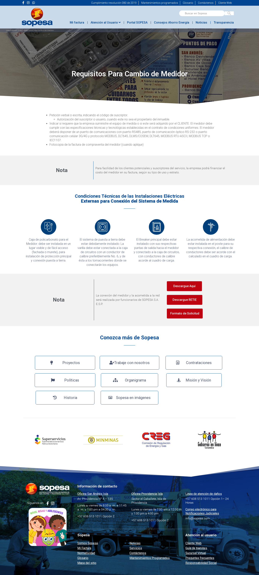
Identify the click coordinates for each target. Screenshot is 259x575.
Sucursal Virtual (195, 553)
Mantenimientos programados (159, 2)
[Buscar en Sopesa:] (202, 13)
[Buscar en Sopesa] (229, 13)
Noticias (201, 22)
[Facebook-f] (47, 503)
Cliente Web (225, 2)
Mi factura (77, 22)
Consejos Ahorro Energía (171, 22)
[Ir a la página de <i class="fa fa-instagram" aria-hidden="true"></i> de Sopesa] (28, 3)
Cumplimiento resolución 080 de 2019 (114, 2)
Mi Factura (84, 548)
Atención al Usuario (105, 22)
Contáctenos (205, 2)
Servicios (136, 548)
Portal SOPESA (137, 22)
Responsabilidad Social (201, 563)
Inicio (20, 30)
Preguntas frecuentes (199, 558)
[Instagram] (53, 503)
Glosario (188, 2)
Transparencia (224, 22)
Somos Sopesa (87, 543)
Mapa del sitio (86, 563)
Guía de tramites (196, 548)
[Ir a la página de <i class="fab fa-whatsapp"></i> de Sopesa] (33, 3)
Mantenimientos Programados (150, 558)
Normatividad (86, 553)
